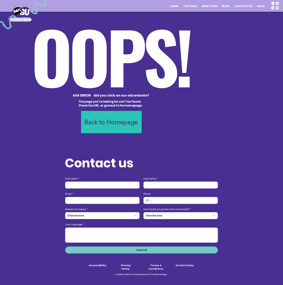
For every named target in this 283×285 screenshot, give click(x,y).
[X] (272, 3)
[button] (209, 6)
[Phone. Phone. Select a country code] (149, 200)
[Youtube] (277, 7)
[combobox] (102, 215)
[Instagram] (272, 7)
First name (72, 178)
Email (69, 194)
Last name (150, 178)
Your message (74, 224)
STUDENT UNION (21, 19)
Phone (147, 194)
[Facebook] (277, 3)
